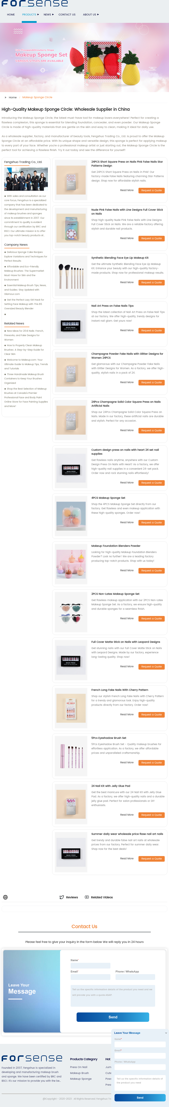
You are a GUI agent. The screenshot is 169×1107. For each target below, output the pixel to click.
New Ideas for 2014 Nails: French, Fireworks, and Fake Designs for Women (24, 335)
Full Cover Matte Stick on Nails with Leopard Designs (125, 642)
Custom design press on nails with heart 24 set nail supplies (125, 452)
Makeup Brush (79, 1073)
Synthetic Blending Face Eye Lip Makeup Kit (120, 258)
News (47, 14)
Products (29, 14)
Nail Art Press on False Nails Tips (112, 306)
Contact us (67, 14)
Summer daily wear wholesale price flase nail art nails (127, 834)
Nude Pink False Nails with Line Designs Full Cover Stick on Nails (127, 212)
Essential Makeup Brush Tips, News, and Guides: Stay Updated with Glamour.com (25, 289)
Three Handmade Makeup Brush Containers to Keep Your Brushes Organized (24, 378)
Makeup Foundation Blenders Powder (115, 546)
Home (11, 14)
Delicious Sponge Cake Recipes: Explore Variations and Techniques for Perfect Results (25, 256)
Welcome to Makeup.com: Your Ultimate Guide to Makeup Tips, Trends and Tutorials (26, 364)
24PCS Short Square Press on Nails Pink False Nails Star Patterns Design (127, 164)
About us (89, 14)
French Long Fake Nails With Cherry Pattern (119, 690)
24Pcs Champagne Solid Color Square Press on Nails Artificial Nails (126, 404)
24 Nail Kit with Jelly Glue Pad (110, 786)
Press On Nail (78, 1067)
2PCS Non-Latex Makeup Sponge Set (115, 594)
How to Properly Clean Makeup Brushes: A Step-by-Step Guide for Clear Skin (24, 350)
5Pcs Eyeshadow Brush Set (108, 738)
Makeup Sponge (81, 1079)
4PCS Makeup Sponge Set (108, 498)
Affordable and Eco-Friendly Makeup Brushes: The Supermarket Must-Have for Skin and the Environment (24, 273)
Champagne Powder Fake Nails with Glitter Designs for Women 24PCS (127, 356)
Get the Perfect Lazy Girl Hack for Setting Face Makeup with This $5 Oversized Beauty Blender (24, 304)
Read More (127, 190)
